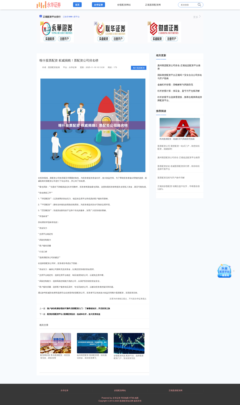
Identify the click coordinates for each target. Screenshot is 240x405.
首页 (77, 4)
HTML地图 (133, 397)
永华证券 (98, 4)
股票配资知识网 (126, 400)
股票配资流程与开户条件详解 (171, 177)
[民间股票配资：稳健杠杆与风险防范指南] (180, 127)
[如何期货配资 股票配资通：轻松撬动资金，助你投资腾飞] (92, 342)
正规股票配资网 (153, 4)
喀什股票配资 (139, 67)
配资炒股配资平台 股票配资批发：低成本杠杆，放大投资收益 (73, 314)
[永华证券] (49, 4)
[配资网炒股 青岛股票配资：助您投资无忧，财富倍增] (55, 342)
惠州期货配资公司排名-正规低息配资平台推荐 (179, 157)
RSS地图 (125, 397)
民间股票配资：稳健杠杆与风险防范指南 (177, 138)
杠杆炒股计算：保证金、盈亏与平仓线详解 (179, 90)
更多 (196, 17)
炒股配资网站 (124, 4)
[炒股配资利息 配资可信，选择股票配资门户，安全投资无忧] (129, 343)
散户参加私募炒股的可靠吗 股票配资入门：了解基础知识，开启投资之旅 (78, 308)
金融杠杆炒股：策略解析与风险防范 (175, 84)
